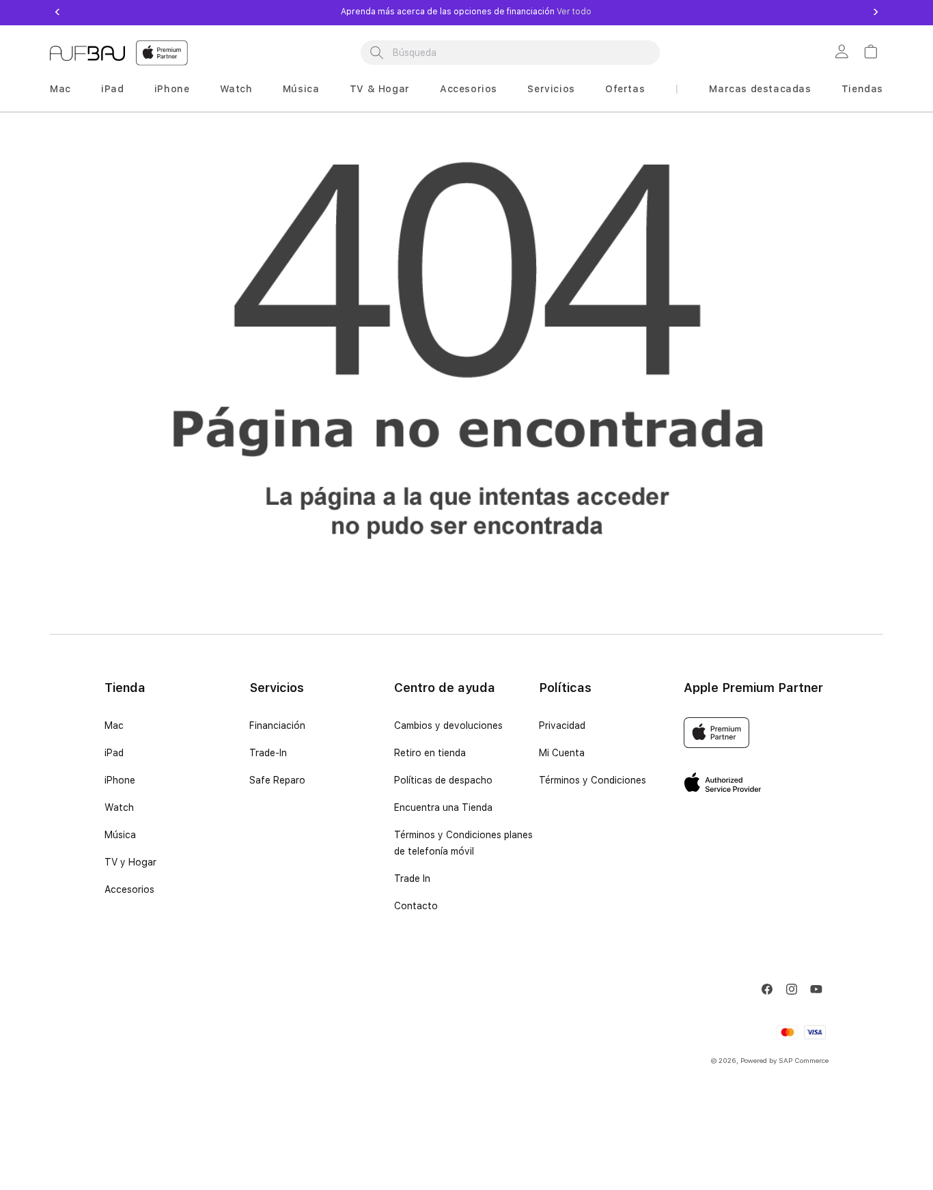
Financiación (277, 725)
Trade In (412, 878)
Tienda (125, 687)
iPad (112, 88)
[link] (843, 53)
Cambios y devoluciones (448, 725)
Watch (236, 88)
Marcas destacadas (760, 88)
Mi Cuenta (562, 752)
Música (301, 88)
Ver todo (573, 11)
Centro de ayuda (444, 687)
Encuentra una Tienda (443, 807)
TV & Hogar (380, 88)
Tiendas (862, 88)
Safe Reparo (277, 780)
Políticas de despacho (443, 780)
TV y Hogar (130, 862)
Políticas (565, 687)
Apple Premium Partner (753, 687)
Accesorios (468, 88)
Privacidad (562, 725)
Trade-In (268, 752)
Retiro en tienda (430, 752)
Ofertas (625, 88)
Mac (60, 88)
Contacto (416, 905)
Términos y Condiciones (592, 780)
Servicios (550, 88)
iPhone (172, 88)
